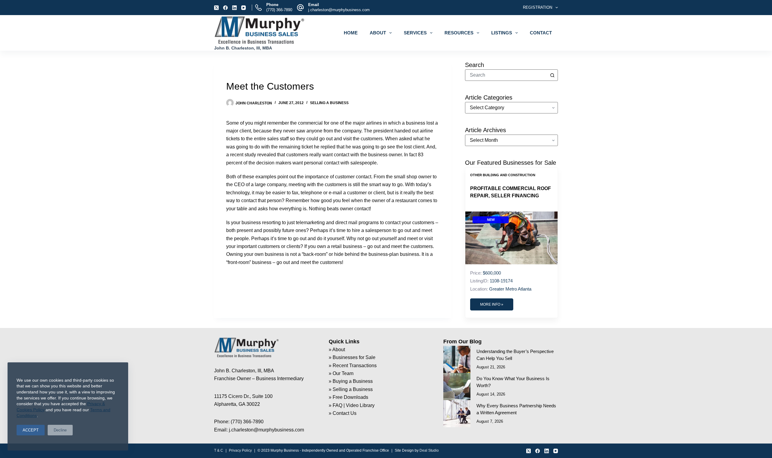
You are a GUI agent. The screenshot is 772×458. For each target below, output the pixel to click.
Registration (537, 7)
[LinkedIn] (234, 7)
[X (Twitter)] (216, 7)
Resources (459, 32)
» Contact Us (342, 413)
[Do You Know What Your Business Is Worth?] (456, 386)
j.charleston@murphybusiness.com (339, 10)
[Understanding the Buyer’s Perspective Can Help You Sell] (456, 359)
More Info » (491, 304)
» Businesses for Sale (352, 357)
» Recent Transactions (353, 365)
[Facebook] (225, 7)
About (378, 32)
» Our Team (341, 373)
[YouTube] (243, 7)
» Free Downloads (348, 397)
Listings (501, 32)
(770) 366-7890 (279, 10)
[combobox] (506, 75)
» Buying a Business (351, 381)
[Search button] (552, 75)
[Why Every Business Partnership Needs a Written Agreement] (456, 413)
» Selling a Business (351, 389)
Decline (60, 430)
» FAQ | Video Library (352, 405)
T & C (218, 450)
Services (415, 32)
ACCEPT (31, 430)
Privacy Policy (240, 450)
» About (337, 349)
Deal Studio (429, 450)
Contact (541, 32)
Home (351, 32)
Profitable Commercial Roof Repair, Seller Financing (510, 192)
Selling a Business (329, 103)
